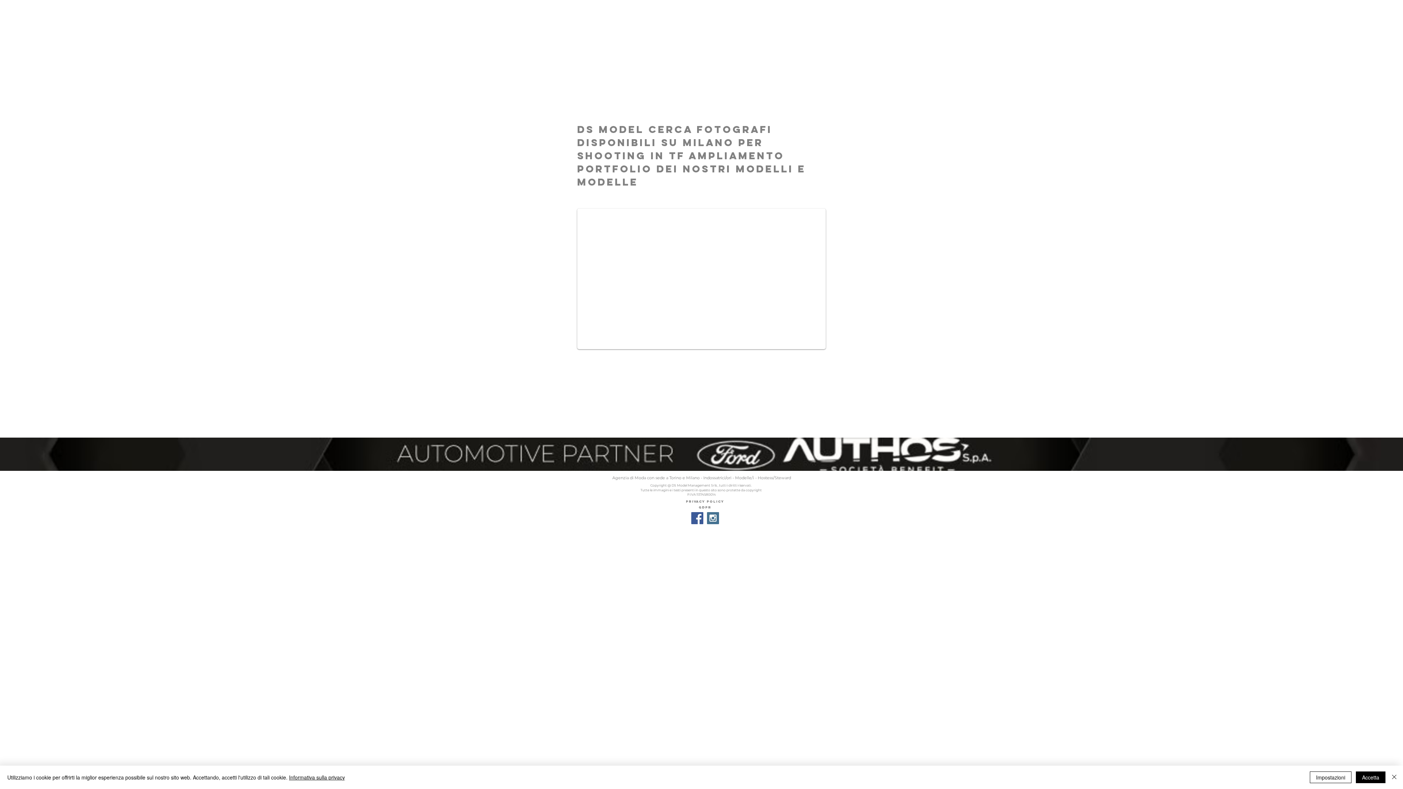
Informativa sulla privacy (317, 777)
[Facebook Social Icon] (697, 518)
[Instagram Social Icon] (713, 518)
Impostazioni (1330, 777)
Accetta (1370, 777)
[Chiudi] (1394, 777)
